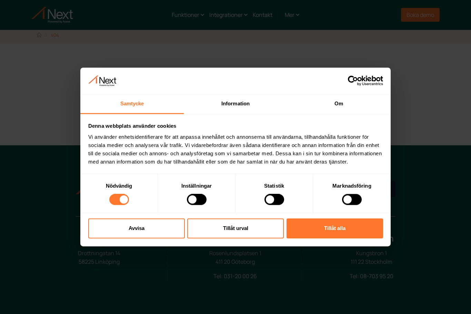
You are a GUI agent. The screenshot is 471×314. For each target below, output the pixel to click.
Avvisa (136, 228)
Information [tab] (235, 103)
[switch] (197, 199)
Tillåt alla (334, 228)
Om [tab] (338, 103)
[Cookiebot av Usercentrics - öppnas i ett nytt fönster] (353, 81)
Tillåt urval (235, 228)
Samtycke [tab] (132, 103)
